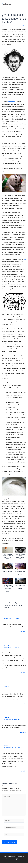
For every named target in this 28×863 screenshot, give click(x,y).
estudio (9, 356)
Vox (24, 259)
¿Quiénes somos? (11, 859)
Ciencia (4, 26)
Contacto (19, 859)
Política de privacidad (17, 856)
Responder (23, 631)
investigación (12, 101)
